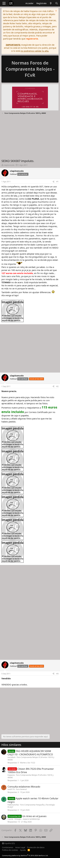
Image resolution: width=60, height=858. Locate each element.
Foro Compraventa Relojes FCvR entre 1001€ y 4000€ (31, 758)
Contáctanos (7, 847)
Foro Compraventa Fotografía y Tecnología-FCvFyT (31, 806)
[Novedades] (51, 3)
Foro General (21, 789)
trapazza (11, 775)
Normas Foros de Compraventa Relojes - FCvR (30, 69)
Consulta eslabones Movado (24, 786)
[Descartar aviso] (55, 11)
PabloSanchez (13, 805)
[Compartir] (53, 181)
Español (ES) (9, 843)
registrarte (32, 38)
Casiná (10, 819)
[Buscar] (56, 3)
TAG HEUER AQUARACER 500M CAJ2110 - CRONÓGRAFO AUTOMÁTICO (30, 752)
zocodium (11, 757)
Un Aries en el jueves (34, 816)
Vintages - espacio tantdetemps (27, 819)
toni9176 (11, 789)
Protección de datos (35, 847)
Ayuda (23, 850)
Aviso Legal (20, 847)
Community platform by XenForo (25, 855)
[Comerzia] (30, 98)
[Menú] (4, 3)
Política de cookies (10, 850)
